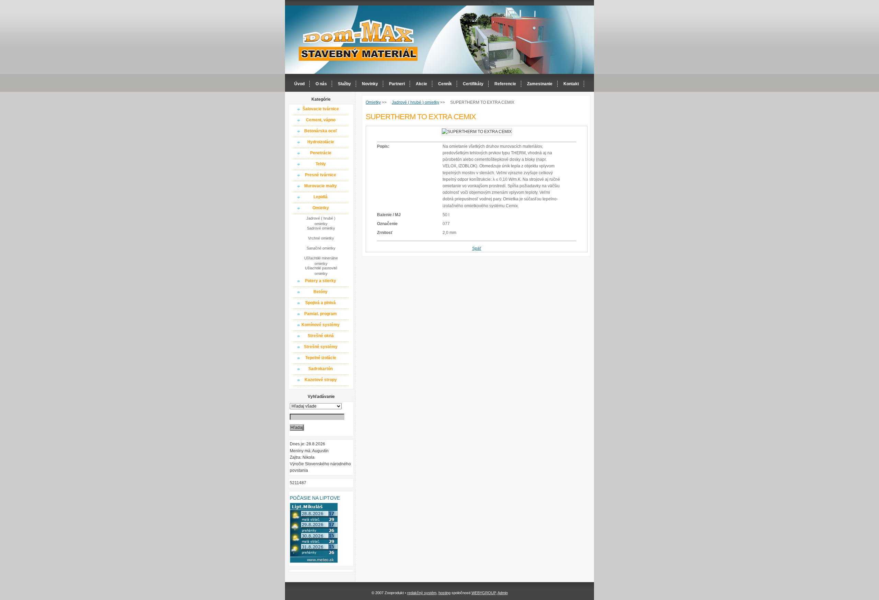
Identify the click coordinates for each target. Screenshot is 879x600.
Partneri (397, 83)
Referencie (505, 83)
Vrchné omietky (321, 238)
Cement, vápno (320, 120)
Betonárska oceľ (320, 131)
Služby (344, 83)
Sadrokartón (320, 368)
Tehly (321, 164)
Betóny (320, 291)
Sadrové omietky (321, 228)
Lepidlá (320, 197)
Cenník (445, 83)
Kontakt (571, 83)
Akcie (421, 83)
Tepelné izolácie (320, 357)
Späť (476, 248)
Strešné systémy (321, 346)
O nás (321, 83)
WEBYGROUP (483, 593)
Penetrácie (320, 153)
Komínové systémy (320, 324)
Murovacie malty (320, 186)
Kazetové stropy (321, 379)
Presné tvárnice (320, 175)
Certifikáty (473, 83)
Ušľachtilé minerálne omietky (321, 260)
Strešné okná (321, 335)
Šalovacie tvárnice (320, 109)
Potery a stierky (320, 280)
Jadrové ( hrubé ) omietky (320, 220)
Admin (503, 593)
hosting (444, 593)
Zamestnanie (539, 83)
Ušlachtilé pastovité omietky (321, 270)
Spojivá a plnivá (320, 302)
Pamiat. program (320, 313)
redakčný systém (421, 593)
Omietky (320, 207)
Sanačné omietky (321, 248)
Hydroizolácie (320, 142)
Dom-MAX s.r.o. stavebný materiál (358, 40)
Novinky (370, 83)
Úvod (299, 83)
